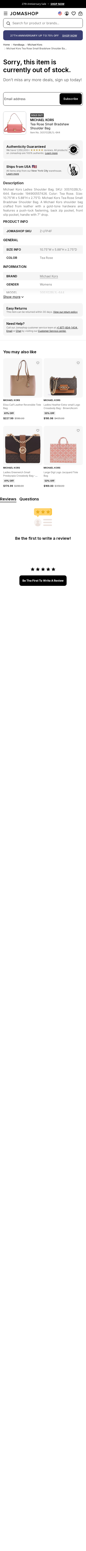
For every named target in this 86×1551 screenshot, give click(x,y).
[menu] (5, 13)
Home (6, 44)
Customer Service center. (52, 330)
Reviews (8, 499)
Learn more (51, 153)
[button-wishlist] (73, 13)
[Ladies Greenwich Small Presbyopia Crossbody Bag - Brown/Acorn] (38, 430)
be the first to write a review (43, 580)
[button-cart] (80, 13)
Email (9, 330)
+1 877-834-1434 (67, 327)
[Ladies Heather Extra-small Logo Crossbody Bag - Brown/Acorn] (78, 363)
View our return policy (65, 311)
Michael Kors (35, 44)
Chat (18, 330)
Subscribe (70, 98)
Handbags (18, 44)
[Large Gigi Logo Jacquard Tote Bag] (78, 430)
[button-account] (66, 13)
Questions (29, 499)
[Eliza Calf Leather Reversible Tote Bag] (38, 363)
